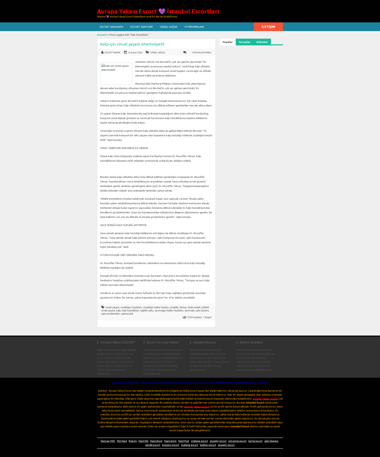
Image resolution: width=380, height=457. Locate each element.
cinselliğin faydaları (131, 307)
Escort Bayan (112, 52)
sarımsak (189, 310)
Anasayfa (102, 34)
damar (183, 307)
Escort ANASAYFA (111, 26)
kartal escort (255, 441)
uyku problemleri (110, 313)
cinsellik (174, 307)
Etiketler (262, 42)
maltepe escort (199, 441)
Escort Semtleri (141, 26)
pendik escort (152, 445)
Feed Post (183, 441)
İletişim (268, 27)
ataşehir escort (218, 441)
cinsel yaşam (112, 307)
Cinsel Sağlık (168, 26)
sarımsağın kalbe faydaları (169, 310)
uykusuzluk (127, 313)
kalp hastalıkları (130, 310)
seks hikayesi (271, 441)
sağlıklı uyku (146, 310)
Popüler (228, 42)
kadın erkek (194, 307)
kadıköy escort (208, 445)
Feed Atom (156, 441)
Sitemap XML (108, 441)
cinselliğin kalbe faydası (156, 307)
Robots (133, 441)
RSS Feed (122, 441)
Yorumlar (245, 42)
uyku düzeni (202, 310)
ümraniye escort (237, 441)
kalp (118, 310)
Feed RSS (143, 441)
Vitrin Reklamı (194, 26)
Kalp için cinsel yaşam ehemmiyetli (132, 44)
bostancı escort (170, 445)
